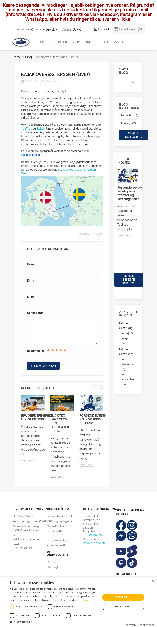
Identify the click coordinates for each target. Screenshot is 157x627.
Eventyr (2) (128, 123)
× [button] (152, 581)
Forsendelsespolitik (60, 516)
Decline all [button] (123, 606)
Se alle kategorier (133, 135)
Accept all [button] (123, 597)
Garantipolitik (55, 526)
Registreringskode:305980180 (32, 521)
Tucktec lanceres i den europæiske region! (60, 423)
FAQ (105, 42)
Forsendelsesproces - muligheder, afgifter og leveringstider (128, 193)
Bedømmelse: (36, 351)
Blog (76, 42)
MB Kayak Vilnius (23, 516)
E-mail (31, 280)
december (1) (128, 367)
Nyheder (97, 233)
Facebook (76, 169)
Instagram (90, 169)
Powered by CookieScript (140, 625)
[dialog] (78, 602)
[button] (54, 622)
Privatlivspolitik (56, 545)
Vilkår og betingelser (60, 521)
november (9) (128, 382)
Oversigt (52, 567)
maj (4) (129, 333)
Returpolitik (54, 531)
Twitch (41, 128)
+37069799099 (93, 535)
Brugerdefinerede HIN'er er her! (33, 417)
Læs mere (27, 460)
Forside (47, 42)
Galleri (91, 42)
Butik (62, 42)
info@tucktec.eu (38, 29)
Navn (30, 264)
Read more (85, 600)
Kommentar (35, 313)
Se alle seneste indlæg (129, 279)
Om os (117, 42)
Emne (31, 296)
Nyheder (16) (129, 115)
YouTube (26, 128)
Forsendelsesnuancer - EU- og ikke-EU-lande (91, 419)
